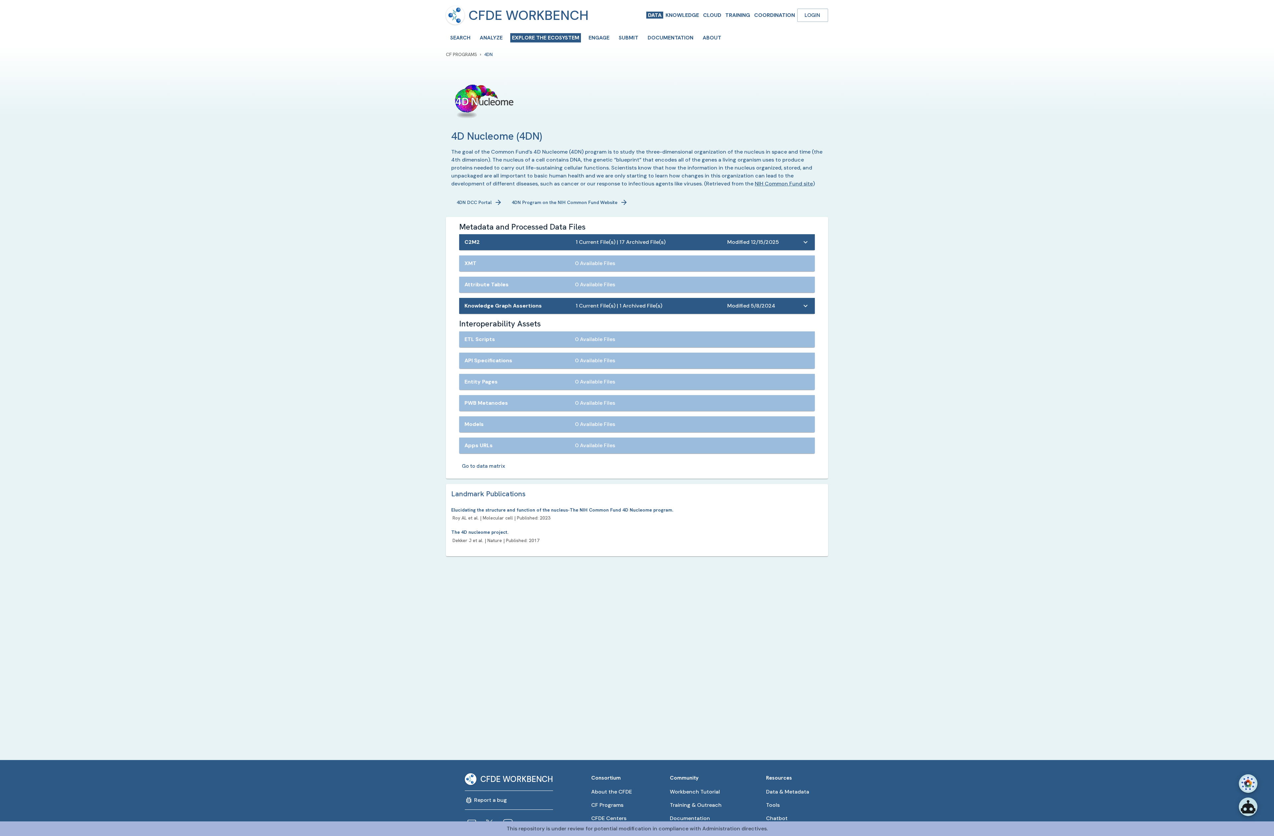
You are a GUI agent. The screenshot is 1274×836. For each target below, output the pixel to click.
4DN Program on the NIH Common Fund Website (564, 202)
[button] (637, 242)
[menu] (455, 15)
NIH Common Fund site (784, 183)
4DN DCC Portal (474, 202)
